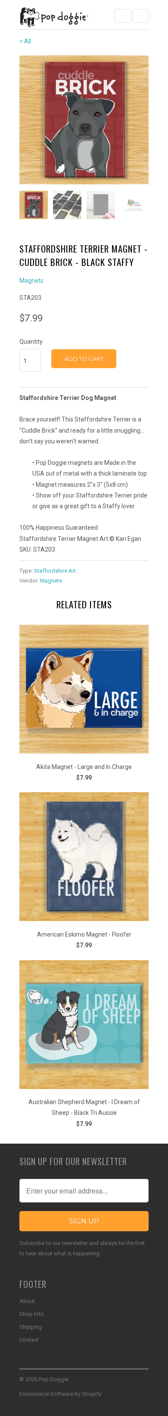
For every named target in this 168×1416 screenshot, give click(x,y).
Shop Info (31, 1314)
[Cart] (141, 16)
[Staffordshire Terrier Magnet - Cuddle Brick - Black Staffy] (84, 119)
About (27, 1301)
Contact (29, 1340)
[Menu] (122, 16)
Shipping (30, 1327)
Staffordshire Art (55, 571)
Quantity (31, 341)
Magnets (31, 280)
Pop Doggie (53, 1379)
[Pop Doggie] (53, 17)
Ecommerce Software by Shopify (60, 1394)
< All (25, 41)
